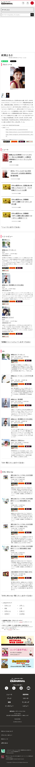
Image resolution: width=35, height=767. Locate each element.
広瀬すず (21, 611)
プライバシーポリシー (6, 735)
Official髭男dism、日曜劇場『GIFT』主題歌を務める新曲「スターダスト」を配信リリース (21, 215)
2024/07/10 (17, 481)
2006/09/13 (17, 444)
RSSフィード (4, 739)
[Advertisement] (17, 35)
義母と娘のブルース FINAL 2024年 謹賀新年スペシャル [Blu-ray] (22, 476)
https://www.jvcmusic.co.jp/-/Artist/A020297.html (19, 132)
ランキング (25, 702)
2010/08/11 (5, 255)
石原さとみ (8, 605)
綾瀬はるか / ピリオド (8, 317)
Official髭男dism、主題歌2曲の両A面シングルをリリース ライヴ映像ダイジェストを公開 (21, 187)
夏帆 (6, 608)
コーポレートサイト (17, 721)
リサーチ (25, 698)
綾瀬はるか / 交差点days (17, 440)
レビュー (25, 706)
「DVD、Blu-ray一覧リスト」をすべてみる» (16, 595)
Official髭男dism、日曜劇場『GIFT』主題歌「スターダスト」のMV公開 (21, 201)
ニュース (9, 694)
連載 (9, 702)
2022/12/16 (17, 575)
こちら (20, 622)
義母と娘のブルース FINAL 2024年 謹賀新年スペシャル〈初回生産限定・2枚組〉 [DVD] (22, 548)
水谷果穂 (21, 614)
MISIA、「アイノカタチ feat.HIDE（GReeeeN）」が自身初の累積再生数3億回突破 (21, 173)
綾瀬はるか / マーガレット (9, 250)
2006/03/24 (5, 323)
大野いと (21, 605)
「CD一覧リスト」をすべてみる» (12, 462)
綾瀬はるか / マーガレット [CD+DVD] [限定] (22, 377)
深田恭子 (7, 614)
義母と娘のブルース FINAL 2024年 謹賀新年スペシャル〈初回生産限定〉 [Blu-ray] (22, 501)
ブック (9, 698)
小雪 (20, 608)
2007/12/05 (5, 290)
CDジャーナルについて (7, 731)
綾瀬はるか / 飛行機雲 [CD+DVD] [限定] (13, 285)
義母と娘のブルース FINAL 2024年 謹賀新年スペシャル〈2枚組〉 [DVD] (22, 525)
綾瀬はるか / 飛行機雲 (17, 399)
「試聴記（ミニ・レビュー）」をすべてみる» (16, 342)
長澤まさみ (8, 611)
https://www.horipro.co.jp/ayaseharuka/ (17, 129)
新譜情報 (25, 694)
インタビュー (9, 706)
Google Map (17, 718)
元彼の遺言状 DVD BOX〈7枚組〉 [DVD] (21, 572)
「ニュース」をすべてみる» (10, 227)
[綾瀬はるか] (3, 94)
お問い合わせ (4, 743)
